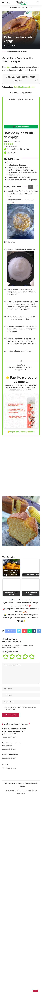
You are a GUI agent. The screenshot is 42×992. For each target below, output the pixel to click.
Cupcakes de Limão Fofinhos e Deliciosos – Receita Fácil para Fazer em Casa (14, 731)
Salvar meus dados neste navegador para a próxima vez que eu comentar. (21, 708)
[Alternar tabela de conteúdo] (34, 81)
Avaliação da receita (10, 652)
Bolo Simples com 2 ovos (24, 87)
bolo (8, 67)
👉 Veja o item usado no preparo (21, 432)
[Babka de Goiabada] (34, 756)
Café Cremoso (8, 765)
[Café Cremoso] (34, 767)
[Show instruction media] (30, 187)
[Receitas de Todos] (21, 2)
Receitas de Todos (10, 46)
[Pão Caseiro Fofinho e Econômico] (34, 745)
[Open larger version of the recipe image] (21, 112)
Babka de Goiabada (10, 754)
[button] (5, 144)
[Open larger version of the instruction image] (20, 221)
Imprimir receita (22, 127)
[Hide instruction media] (35, 187)
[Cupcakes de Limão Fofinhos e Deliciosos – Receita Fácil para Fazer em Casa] (34, 731)
